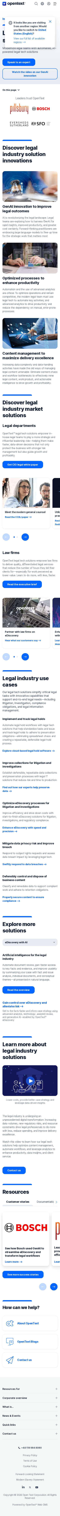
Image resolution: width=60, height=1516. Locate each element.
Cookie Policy (30, 1466)
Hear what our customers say (21, 640)
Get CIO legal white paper (22, 464)
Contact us (14, 1170)
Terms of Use (30, 1460)
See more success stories (23, 1274)
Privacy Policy (30, 1455)
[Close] (50, 21)
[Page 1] (14, 537)
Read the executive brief (22, 584)
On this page (9, 90)
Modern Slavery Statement (30, 1479)
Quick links (9, 1424)
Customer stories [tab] (17, 1201)
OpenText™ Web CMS (37, 1504)
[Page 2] (17, 537)
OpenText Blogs (27, 1341)
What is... (8, 1406)
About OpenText (28, 1323)
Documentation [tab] (46, 1201)
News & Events (11, 1415)
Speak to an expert (18, 62)
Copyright (8, 1495)
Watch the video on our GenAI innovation (30, 73)
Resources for (11, 1388)
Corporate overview (14, 1397)
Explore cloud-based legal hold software (26, 750)
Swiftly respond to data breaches (22, 864)
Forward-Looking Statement (30, 1474)
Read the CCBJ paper (16, 517)
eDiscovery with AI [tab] (16, 942)
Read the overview (18, 989)
